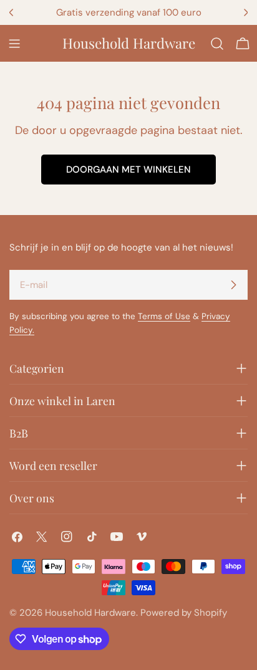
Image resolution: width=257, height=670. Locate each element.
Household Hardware (128, 43)
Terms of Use (164, 316)
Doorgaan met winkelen (128, 169)
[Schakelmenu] (14, 43)
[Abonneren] (233, 285)
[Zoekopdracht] (217, 43)
